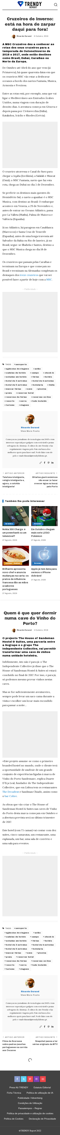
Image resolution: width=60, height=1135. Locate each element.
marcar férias (13, 389)
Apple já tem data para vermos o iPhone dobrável (44, 572)
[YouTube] (43, 1079)
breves (9, 524)
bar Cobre (11, 796)
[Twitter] (24, 1079)
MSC (49, 279)
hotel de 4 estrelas (43, 381)
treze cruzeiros (29, 275)
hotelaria (38, 385)
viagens (24, 405)
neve (29, 389)
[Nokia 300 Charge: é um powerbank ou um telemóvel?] (15, 516)
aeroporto (21, 364)
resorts (10, 401)
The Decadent (10, 791)
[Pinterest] (49, 463)
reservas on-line (42, 397)
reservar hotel (25, 393)
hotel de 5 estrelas (16, 385)
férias (35, 377)
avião (38, 369)
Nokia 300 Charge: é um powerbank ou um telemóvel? (14, 532)
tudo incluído (39, 401)
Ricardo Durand (24, 36)
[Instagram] (36, 1079)
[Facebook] (45, 463)
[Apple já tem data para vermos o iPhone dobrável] (44, 556)
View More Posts (30, 431)
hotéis (48, 377)
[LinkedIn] (52, 463)
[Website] (41, 463)
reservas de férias (16, 397)
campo (35, 373)
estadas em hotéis (16, 377)
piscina (42, 389)
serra (23, 401)
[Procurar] (56, 5)
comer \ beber (12, 563)
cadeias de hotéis (16, 373)
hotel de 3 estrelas (16, 381)
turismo (10, 405)
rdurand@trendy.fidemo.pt (35, 456)
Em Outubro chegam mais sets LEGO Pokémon (43, 532)
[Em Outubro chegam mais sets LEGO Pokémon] (44, 516)
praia (9, 393)
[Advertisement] (30, 145)
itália (52, 385)
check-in (49, 373)
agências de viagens (17, 369)
